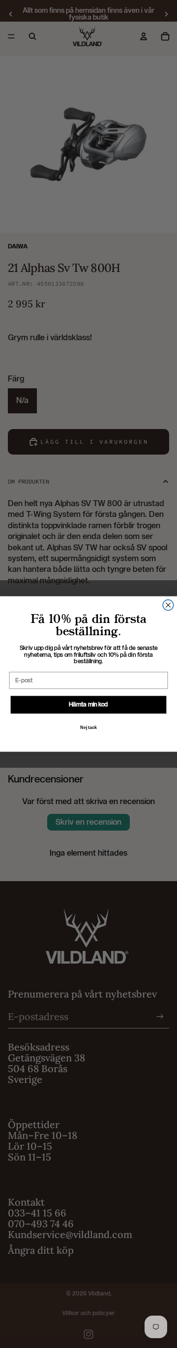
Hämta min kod (88, 704)
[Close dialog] (168, 605)
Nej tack (88, 727)
